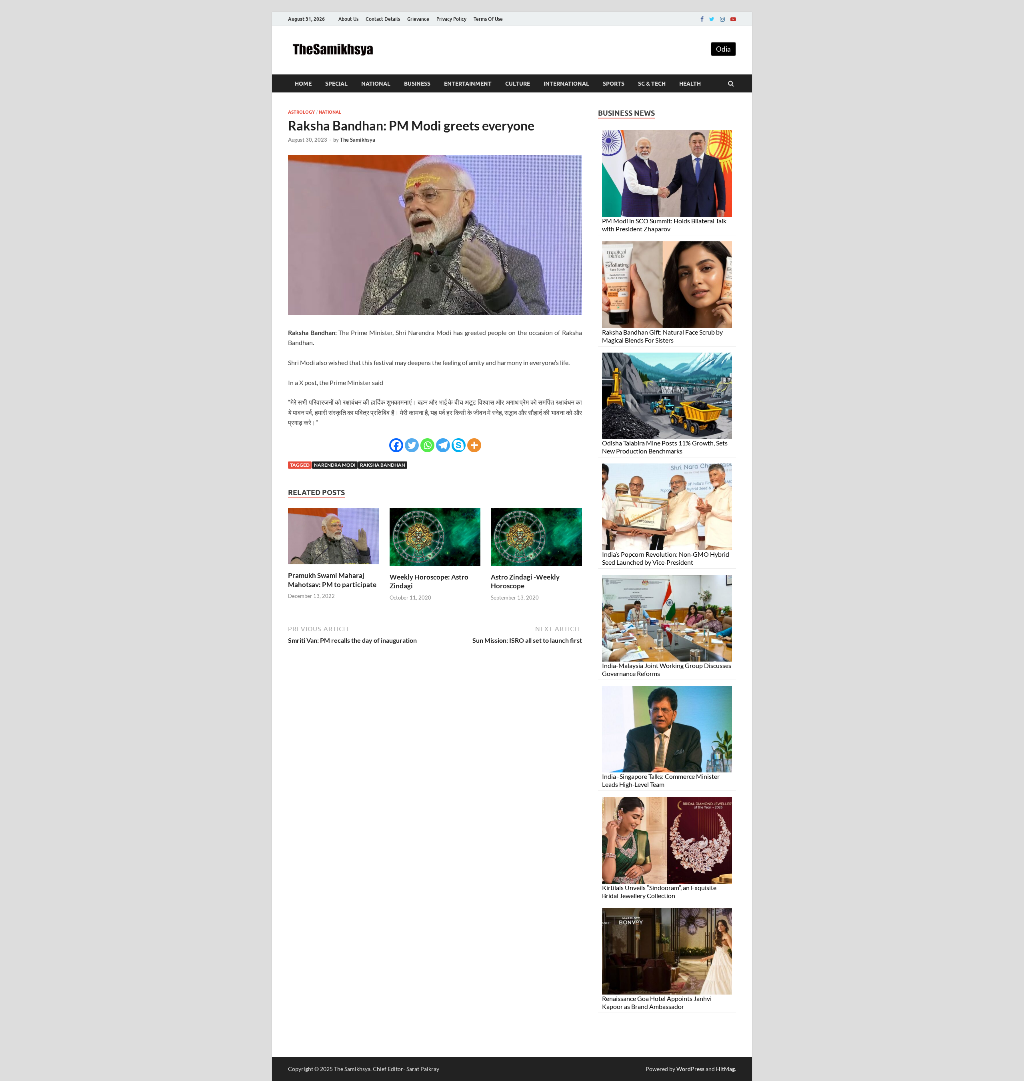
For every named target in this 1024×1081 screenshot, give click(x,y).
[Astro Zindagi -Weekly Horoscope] (536, 568)
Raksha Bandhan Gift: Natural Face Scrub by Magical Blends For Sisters (662, 336)
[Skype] (459, 445)
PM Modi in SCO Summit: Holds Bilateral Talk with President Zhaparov (664, 225)
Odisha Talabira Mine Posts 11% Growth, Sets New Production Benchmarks (665, 447)
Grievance (418, 19)
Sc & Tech (652, 83)
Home (303, 83)
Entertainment (468, 83)
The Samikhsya (357, 139)
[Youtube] (733, 19)
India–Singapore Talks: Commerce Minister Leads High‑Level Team (661, 780)
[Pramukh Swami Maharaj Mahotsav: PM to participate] (333, 566)
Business (417, 83)
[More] (474, 445)
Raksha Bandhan (382, 465)
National (375, 83)
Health (690, 83)
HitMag (725, 1068)
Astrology (301, 112)
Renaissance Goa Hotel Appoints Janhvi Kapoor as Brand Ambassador (657, 1002)
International (566, 83)
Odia (723, 49)
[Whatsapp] (427, 445)
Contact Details (383, 19)
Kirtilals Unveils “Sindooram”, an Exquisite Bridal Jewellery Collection (659, 891)
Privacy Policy (451, 19)
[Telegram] (443, 445)
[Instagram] (722, 19)
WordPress (690, 1068)
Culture (517, 83)
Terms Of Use (488, 19)
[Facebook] (702, 19)
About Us (348, 19)
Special (336, 83)
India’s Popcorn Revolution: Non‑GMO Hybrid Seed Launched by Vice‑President (665, 558)
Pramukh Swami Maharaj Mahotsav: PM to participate (332, 579)
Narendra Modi (335, 465)
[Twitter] (711, 19)
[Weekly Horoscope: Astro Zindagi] (435, 568)
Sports (613, 83)
